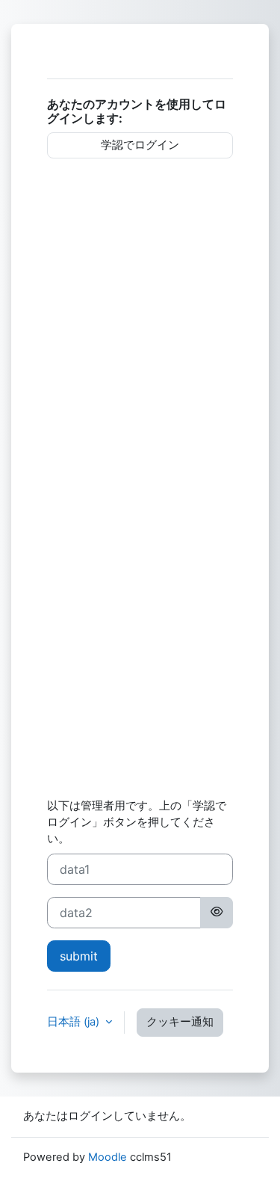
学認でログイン (140, 145)
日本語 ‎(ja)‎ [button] (74, 1022)
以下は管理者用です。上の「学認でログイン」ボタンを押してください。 (136, 822)
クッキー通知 (180, 1022)
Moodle (107, 1157)
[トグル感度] (216, 912)
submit (79, 956)
